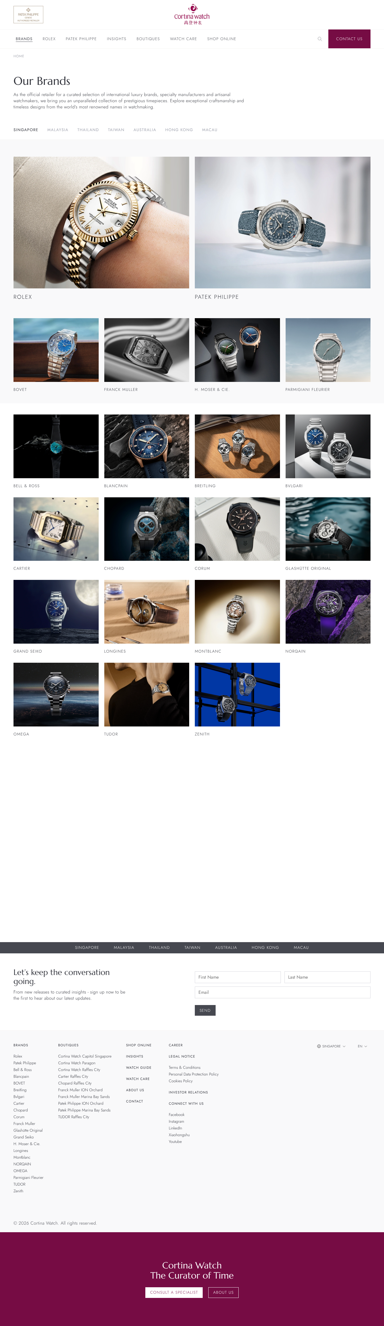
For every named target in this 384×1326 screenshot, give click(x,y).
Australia (145, 130)
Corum (18, 1117)
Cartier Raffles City (73, 1076)
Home (18, 56)
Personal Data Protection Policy (194, 1074)
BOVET (19, 1083)
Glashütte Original (28, 1130)
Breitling (19, 1090)
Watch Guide (139, 1067)
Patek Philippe (81, 39)
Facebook (177, 1115)
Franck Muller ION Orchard (80, 1090)
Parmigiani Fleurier (28, 1178)
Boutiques (148, 39)
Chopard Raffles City (75, 1083)
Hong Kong (179, 130)
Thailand (88, 130)
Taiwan (116, 130)
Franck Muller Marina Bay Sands (84, 1097)
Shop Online (221, 39)
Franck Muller (24, 1124)
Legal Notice (182, 1056)
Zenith (18, 1191)
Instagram (176, 1121)
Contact (134, 1101)
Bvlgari (18, 1097)
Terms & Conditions (185, 1067)
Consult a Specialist (174, 1292)
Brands (24, 39)
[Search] (320, 39)
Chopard (20, 1110)
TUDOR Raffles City (73, 1117)
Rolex (49, 39)
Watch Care (183, 39)
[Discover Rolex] (343, 14)
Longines (20, 1151)
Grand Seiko (23, 1137)
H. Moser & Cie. (26, 1144)
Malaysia (58, 130)
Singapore (26, 130)
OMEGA (20, 1171)
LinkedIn (175, 1128)
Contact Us (349, 39)
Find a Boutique (343, 859)
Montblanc (21, 1157)
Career (176, 1045)
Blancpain (21, 1076)
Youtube (175, 1142)
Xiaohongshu (179, 1135)
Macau (210, 130)
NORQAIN (22, 1164)
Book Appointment (288, 859)
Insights (117, 39)
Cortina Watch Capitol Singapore (85, 1056)
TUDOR (19, 1184)
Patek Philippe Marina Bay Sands (84, 1110)
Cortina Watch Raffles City (79, 1070)
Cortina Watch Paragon (77, 1063)
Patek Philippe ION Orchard (80, 1103)
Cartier (18, 1103)
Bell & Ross (22, 1070)
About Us (135, 1090)
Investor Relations (188, 1092)
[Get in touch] (373, 1315)
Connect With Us (186, 1103)
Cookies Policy (181, 1081)
